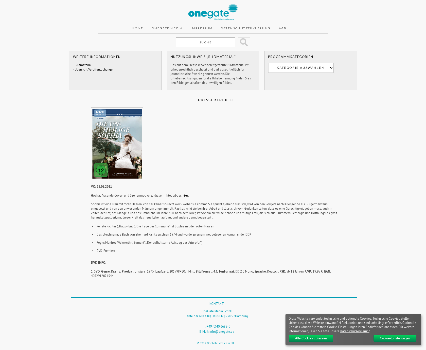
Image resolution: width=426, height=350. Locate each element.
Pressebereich (215, 99)
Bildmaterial (83, 65)
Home (137, 28)
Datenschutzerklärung (246, 28)
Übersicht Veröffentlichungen (94, 69)
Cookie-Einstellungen (395, 338)
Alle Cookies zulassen (311, 338)
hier (185, 195)
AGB (283, 28)
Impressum (202, 28)
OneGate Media (167, 28)
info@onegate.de (222, 332)
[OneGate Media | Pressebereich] (213, 6)
